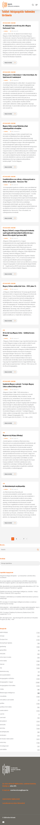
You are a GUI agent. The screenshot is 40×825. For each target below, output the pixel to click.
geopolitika (3, 650)
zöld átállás (3, 749)
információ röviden (5, 657)
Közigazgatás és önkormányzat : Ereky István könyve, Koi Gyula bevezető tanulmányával (20, 76)
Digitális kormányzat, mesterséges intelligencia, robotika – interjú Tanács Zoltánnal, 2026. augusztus (19, 592)
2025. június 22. (14, 184)
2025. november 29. (15, 131)
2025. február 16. (15, 389)
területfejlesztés (4, 731)
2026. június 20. (14, 31)
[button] (37, 5)
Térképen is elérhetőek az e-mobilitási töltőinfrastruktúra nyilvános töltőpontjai (19, 597)
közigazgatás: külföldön (7, 678)
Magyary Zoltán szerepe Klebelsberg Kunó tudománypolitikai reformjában (15, 127)
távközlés (3, 724)
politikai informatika (6, 707)
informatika (3, 660)
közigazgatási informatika (7, 685)
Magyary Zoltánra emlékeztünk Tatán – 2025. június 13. (19, 286)
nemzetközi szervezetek (7, 699)
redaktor (6, 31)
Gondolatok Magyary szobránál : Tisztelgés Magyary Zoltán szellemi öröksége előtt (18, 385)
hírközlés (2, 653)
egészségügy (4, 632)
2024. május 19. (14, 438)
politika (2, 703)
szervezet (2, 717)
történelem (3, 735)
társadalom (3, 721)
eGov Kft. (13, 786)
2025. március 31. (15, 338)
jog (4, 330)
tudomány (3, 742)
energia (2, 636)
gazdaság (3, 646)
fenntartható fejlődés (6, 643)
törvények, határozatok (6, 739)
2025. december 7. (15, 80)
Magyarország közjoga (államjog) (13, 435)
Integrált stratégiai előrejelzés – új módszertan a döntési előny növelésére (18, 576)
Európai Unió (4, 639)
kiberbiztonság (4, 671)
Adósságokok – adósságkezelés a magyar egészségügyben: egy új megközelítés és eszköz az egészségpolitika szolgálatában (19, 608)
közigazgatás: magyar (9, 23)
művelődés (3, 696)
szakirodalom (4, 710)
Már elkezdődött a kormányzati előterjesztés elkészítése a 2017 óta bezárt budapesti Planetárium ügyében (19, 587)
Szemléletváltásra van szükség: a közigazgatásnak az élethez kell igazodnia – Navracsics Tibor (19, 180)
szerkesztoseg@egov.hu (19, 790)
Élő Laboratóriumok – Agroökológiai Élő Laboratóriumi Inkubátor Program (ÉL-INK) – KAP (19, 618)
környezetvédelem (5, 675)
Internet (2, 664)
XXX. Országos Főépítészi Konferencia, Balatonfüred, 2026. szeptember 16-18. (17, 613)
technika (2, 728)
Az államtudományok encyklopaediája (14, 486)
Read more (8, 62)
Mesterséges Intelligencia (19, 693)
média (2, 689)
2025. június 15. (14, 238)
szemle (2, 714)
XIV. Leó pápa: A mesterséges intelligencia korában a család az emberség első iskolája (18, 602)
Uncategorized (4, 746)
